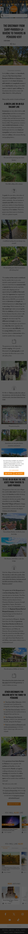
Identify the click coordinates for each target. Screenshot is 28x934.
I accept (20, 473)
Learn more (15, 470)
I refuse (9, 473)
